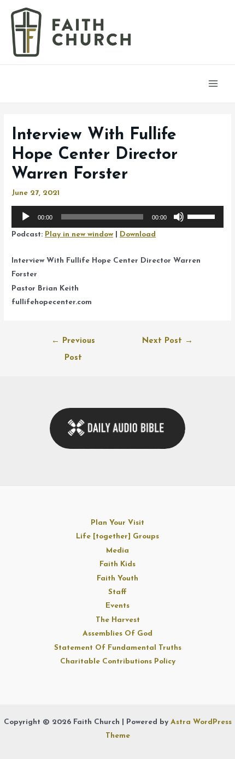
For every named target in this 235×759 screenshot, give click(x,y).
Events (117, 605)
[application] (117, 217)
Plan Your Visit (117, 522)
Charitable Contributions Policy (117, 661)
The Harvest (118, 620)
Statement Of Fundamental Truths (117, 647)
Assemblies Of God (117, 633)
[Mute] (178, 216)
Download (138, 234)
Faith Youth (117, 578)
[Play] (25, 216)
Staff (117, 592)
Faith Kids (117, 564)
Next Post (167, 341)
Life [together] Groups (117, 536)
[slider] (202, 216)
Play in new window (79, 234)
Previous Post (73, 344)
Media (117, 550)
